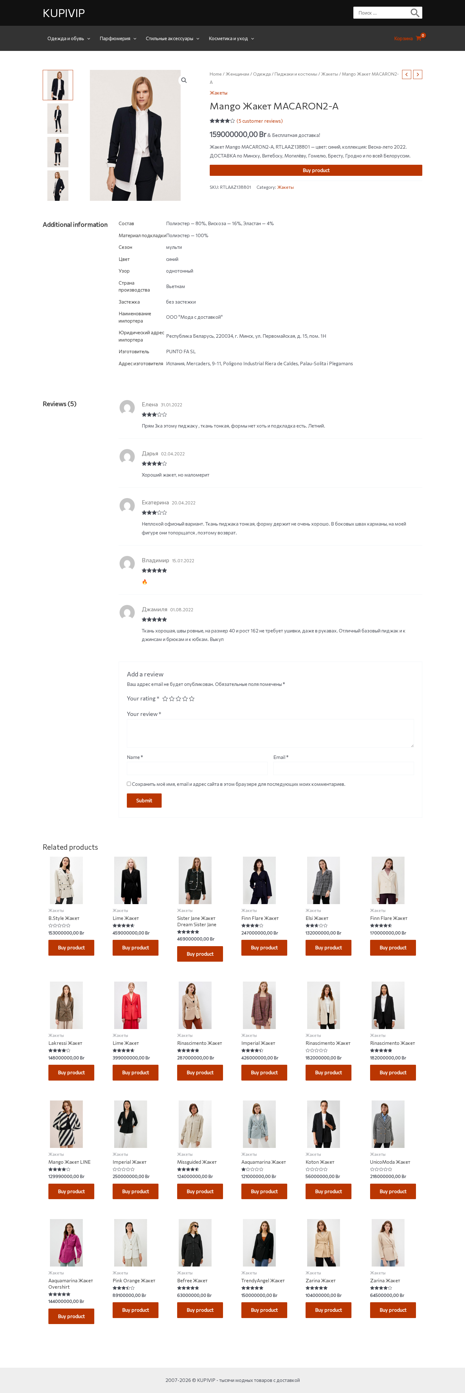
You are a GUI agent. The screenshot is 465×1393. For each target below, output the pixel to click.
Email (280, 757)
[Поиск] (415, 12)
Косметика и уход (228, 38)
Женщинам (237, 74)
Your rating (143, 698)
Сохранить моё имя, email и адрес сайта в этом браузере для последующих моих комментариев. (238, 784)
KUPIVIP (64, 12)
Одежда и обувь (65, 38)
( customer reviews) (260, 121)
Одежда (262, 74)
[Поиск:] (383, 12)
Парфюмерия (115, 38)
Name (135, 757)
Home (216, 74)
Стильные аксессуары (169, 38)
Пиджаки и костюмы (296, 74)
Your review (144, 713)
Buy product (316, 170)
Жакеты (329, 74)
